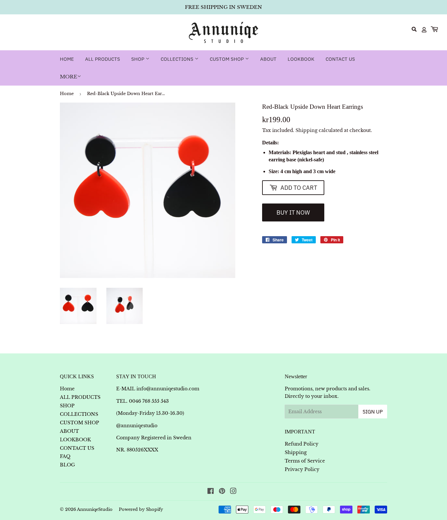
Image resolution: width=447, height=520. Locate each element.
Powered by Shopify (141, 509)
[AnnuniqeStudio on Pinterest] (222, 492)
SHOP (138, 59)
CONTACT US (340, 59)
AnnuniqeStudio (95, 509)
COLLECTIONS (178, 59)
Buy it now (293, 212)
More (68, 76)
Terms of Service (305, 461)
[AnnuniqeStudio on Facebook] (210, 492)
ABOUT (268, 59)
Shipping (306, 130)
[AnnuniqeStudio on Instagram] (233, 492)
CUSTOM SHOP (227, 59)
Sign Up (373, 411)
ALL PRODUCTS (102, 59)
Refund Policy (301, 444)
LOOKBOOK (301, 59)
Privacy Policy (302, 469)
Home (67, 59)
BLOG (67, 465)
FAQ (65, 456)
